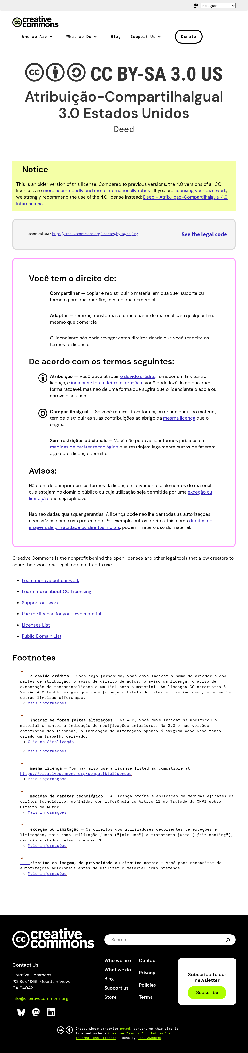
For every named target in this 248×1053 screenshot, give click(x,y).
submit (228, 939)
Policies (147, 985)
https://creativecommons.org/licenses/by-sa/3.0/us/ (95, 233)
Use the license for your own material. (62, 614)
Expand (53, 38)
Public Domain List (41, 636)
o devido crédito (137, 376)
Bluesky (21, 1012)
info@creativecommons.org (40, 998)
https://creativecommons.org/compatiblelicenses (76, 773)
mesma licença (179, 418)
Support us (116, 988)
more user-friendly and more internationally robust (97, 191)
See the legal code (204, 234)
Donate (188, 36)
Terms (146, 997)
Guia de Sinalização (51, 741)
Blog (116, 36)
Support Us (143, 36)
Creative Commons (35, 22)
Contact (148, 961)
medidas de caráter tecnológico (84, 447)
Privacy (147, 973)
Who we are (117, 961)
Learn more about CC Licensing (56, 592)
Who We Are (34, 36)
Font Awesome (149, 1038)
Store (110, 997)
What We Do (78, 36)
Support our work (40, 603)
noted (125, 1029)
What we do (117, 970)
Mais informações (47, 703)
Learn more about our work (50, 580)
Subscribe (207, 993)
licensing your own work (200, 191)
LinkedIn (51, 1012)
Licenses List (36, 625)
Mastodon (36, 1012)
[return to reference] (25, 675)
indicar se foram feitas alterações (106, 383)
